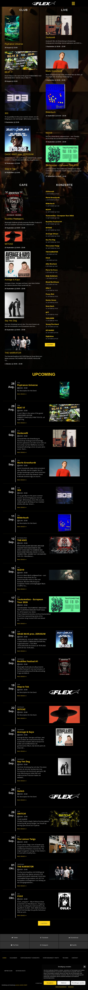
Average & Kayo (13, 279)
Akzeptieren (50, 983)
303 (6, 113)
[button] (84, 967)
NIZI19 (49, 133)
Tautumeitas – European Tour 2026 (62, 165)
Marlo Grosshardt (54, 71)
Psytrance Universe (14, 44)
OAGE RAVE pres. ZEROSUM (19, 154)
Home (4, 958)
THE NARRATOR (13, 353)
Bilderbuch (51, 112)
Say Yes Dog (11, 320)
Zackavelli (50, 37)
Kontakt (75, 958)
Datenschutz (21, 970)
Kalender (13, 958)
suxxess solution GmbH (21, 985)
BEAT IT (9, 72)
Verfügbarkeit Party (51, 958)
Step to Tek (10, 169)
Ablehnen (63, 983)
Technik (65, 958)
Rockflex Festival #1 (14, 219)
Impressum (71, 986)
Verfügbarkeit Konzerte (29, 958)
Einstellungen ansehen (78, 983)
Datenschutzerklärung (61, 986)
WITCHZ (9, 244)
